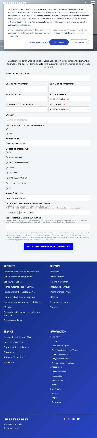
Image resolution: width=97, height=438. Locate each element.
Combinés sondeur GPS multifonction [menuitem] (21, 271)
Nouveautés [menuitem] (57, 376)
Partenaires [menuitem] (56, 402)
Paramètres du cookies (38, 42)
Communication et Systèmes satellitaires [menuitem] (23, 302)
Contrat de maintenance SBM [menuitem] (18, 337)
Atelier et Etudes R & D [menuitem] (14, 357)
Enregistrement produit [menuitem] (61, 358)
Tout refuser (79, 42)
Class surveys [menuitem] (10, 352)
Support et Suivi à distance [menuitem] (16, 347)
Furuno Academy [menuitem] (59, 371)
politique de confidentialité (18, 25)
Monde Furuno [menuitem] (58, 380)
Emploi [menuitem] (54, 397)
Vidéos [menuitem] (54, 384)
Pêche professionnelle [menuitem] (60, 291)
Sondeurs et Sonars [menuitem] (13, 281)
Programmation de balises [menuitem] (63, 363)
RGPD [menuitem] (21, 424)
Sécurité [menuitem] (7, 307)
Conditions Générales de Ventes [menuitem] (65, 350)
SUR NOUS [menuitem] (55, 389)
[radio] (48, 128)
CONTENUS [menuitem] (56, 367)
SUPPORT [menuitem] (55, 337)
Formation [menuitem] (9, 362)
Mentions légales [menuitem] (11, 424)
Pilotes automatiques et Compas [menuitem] (19, 286)
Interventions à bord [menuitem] (13, 342)
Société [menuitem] (55, 393)
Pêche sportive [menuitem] (57, 276)
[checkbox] (48, 131)
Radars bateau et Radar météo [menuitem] (18, 276)
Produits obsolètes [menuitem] (13, 320)
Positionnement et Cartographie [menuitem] (19, 291)
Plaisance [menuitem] (54, 271)
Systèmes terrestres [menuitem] (59, 302)
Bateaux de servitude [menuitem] (60, 286)
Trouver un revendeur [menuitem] (61, 354)
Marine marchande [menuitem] (59, 281)
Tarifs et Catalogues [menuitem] (60, 346)
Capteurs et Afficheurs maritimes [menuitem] (19, 297)
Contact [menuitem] (55, 341)
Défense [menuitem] (54, 297)
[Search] (86, 3)
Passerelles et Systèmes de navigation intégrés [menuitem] (22, 314)
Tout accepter (59, 42)
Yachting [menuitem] (54, 307)
